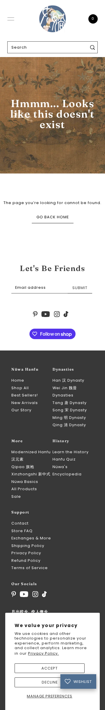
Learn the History (70, 451)
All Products (24, 488)
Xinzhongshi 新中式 (30, 474)
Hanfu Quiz (64, 459)
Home (17, 380)
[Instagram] (35, 594)
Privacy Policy (26, 552)
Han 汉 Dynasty (68, 380)
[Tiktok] (44, 594)
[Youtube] (24, 594)
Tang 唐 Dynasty (69, 402)
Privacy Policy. (43, 653)
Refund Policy (26, 560)
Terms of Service (29, 567)
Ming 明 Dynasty (69, 417)
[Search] (92, 47)
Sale (16, 496)
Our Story (21, 410)
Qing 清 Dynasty (69, 424)
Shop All (20, 387)
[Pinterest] (13, 594)
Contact (20, 523)
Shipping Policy (27, 545)
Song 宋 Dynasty (69, 410)
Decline (50, 682)
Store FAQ (22, 530)
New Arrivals (24, 402)
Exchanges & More (31, 538)
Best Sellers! (24, 395)
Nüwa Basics (24, 481)
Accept (49, 668)
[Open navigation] (10, 19)
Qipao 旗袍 (22, 466)
